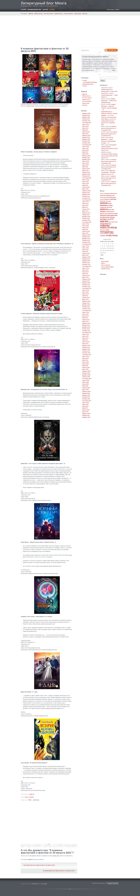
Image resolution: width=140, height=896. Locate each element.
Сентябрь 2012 (86, 310)
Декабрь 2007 (86, 395)
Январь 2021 (86, 137)
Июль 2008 (85, 382)
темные (102, 235)
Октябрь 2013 (86, 286)
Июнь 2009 (85, 364)
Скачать (45, 9)
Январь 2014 (86, 281)
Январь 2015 (86, 259)
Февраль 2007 (86, 413)
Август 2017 (85, 202)
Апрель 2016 (86, 231)
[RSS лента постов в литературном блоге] (111, 50)
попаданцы (106, 231)
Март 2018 (85, 189)
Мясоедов (113, 197)
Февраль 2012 (86, 323)
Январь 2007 (86, 415)
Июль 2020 (85, 148)
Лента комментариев (107, 267)
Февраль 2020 (86, 156)
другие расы (104, 213)
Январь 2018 (86, 192)
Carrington (44, 884)
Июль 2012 (85, 314)
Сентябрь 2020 (86, 144)
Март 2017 (85, 211)
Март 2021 (85, 133)
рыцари (111, 233)
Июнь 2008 (85, 384)
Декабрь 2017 (86, 194)
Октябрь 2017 (86, 198)
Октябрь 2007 (86, 399)
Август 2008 (85, 380)
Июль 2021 (85, 126)
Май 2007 (85, 408)
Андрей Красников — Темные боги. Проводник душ (109, 100)
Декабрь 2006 (86, 417)
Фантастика (77, 13)
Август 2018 (85, 179)
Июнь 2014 (85, 272)
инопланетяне (111, 215)
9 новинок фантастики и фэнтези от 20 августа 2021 (45, 49)
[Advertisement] (70, 30)
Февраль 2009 (86, 371)
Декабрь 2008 (86, 375)
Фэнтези (84, 13)
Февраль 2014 (86, 279)
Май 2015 (85, 251)
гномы (110, 205)
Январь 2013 (86, 303)
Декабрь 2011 (86, 327)
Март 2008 (85, 389)
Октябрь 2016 (86, 220)
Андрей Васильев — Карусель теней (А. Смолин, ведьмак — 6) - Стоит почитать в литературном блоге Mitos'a (109, 115)
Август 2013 (85, 290)
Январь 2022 (86, 115)
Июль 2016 (85, 226)
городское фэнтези (106, 207)
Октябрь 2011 (86, 330)
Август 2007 (85, 402)
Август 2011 (85, 334)
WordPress (35, 884)
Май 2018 (85, 185)
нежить (116, 222)
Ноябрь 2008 (86, 377)
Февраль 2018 (86, 191)
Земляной (103, 195)
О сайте (23, 9)
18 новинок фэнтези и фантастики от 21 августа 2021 (58, 870)
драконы (111, 211)
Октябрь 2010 (86, 353)
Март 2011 (85, 343)
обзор (113, 227)
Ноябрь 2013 (86, 284)
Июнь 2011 (85, 338)
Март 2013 (85, 299)
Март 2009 (85, 369)
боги (110, 203)
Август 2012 (85, 312)
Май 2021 (85, 130)
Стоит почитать (68, 13)
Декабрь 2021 (86, 117)
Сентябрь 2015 (86, 244)
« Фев (101, 255)
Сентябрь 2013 (86, 288)
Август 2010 (85, 356)
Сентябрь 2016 (86, 222)
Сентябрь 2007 (86, 400)
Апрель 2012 (86, 319)
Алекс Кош (103, 193)
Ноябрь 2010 (86, 351)
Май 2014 (85, 273)
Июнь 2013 (85, 294)
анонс (26, 797)
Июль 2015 (85, 248)
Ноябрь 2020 (86, 141)
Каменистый (110, 195)
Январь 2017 (86, 214)
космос (103, 219)
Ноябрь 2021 (86, 119)
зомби (116, 213)
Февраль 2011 (86, 345)
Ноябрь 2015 (86, 240)
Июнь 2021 (85, 128)
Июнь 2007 (85, 406)
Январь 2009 (86, 373)
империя (103, 215)
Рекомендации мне (34, 9)
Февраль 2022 (86, 113)
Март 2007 (85, 411)
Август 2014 (85, 268)
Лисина (102, 197)
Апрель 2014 (86, 275)
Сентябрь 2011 (86, 332)
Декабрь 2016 (86, 216)
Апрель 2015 (86, 253)
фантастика (30, 106)
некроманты (105, 224)
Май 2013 (85, 295)
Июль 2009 (85, 362)
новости (105, 227)
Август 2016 (85, 224)
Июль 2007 (85, 404)
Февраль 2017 (86, 213)
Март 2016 (85, 233)
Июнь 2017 (85, 205)
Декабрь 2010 (86, 349)
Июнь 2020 (85, 150)
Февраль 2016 (86, 235)
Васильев (114, 193)
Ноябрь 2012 (86, 307)
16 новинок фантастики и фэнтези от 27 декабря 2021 (108, 128)
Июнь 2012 (85, 316)
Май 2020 (85, 152)
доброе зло (104, 211)
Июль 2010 (85, 358)
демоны (104, 209)
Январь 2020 (86, 157)
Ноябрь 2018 (86, 176)
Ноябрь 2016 (86, 218)
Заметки (30, 13)
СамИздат (113, 199)
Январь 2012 (86, 325)
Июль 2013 (85, 292)
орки (107, 230)
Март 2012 (85, 321)
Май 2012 (85, 318)
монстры (111, 222)
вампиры (104, 205)
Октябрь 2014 (86, 264)
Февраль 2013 (86, 301)
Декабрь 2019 (86, 159)
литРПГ (110, 219)
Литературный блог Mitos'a (43, 3)
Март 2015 (85, 255)
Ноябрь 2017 (86, 196)
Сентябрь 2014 (86, 266)
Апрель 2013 (86, 297)
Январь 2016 (86, 237)
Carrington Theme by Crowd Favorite (105, 883)
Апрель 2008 (86, 388)
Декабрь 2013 (86, 283)
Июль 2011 (85, 336)
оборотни (103, 230)
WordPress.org (105, 268)
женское (111, 213)
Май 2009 (85, 365)
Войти (117, 9)
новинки (31, 797)
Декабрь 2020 (86, 139)
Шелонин (102, 201)
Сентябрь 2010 (86, 354)
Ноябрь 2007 (86, 397)
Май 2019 (85, 167)
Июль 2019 (85, 163)
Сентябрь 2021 (86, 122)
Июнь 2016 (85, 227)
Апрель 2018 (86, 187)
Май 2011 (85, 340)
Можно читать (38, 13)
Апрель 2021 (86, 132)
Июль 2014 (85, 270)
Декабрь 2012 (86, 305)
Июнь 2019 (85, 165)
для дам (111, 209)
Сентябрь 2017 (86, 200)
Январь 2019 (86, 172)
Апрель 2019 (86, 168)
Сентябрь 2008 (86, 378)
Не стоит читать (48, 13)
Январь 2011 (86, 347)
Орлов (101, 199)
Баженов (108, 193)
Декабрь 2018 (86, 174)
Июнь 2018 (85, 183)
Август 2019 (85, 161)
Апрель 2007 (86, 410)
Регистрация (110, 9)
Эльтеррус (108, 201)
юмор (115, 235)
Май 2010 (85, 360)
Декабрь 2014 (86, 260)
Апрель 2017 (86, 209)
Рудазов (106, 199)
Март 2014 (85, 277)
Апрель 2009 (86, 367)
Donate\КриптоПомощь (90, 82)
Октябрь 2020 (86, 143)
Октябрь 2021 (86, 121)
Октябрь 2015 (86, 242)
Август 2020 (85, 146)
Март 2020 (85, 154)
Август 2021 (85, 124)
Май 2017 (85, 207)
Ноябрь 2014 (86, 262)
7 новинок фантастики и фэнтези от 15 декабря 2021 (108, 178)
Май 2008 (85, 386)
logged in (30, 859)
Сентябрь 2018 (86, 178)
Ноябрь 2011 (86, 329)
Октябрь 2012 (86, 308)
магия (104, 221)
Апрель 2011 (86, 342)
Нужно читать (59, 13)
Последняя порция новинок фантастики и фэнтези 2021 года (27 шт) (109, 155)
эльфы (109, 235)
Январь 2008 (86, 393)
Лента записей (105, 265)
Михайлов (106, 197)
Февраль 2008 (86, 391)
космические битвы (107, 217)
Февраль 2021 (86, 135)
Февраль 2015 (86, 257)
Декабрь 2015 (86, 238)
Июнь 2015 (85, 249)
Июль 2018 (85, 181)
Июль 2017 (85, 203)
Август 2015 (85, 246)
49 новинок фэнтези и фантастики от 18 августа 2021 (39, 865)
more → (114, 70)
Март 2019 (85, 170)
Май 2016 (85, 229)
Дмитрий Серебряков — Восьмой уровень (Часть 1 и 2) (108, 172)
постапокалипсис (104, 233)
